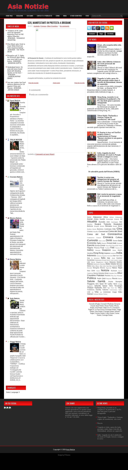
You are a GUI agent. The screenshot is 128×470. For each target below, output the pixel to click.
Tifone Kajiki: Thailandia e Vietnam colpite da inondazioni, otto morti (107, 117)
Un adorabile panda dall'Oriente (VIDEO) (104, 172)
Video (120, 292)
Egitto (99, 243)
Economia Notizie (111, 309)
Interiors (98, 255)
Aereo (89, 217)
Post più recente (33, 83)
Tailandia (97, 286)
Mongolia (96, 268)
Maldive (119, 262)
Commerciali (103, 231)
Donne (115, 240)
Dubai (120, 241)
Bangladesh (118, 224)
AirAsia (112, 217)
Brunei (94, 229)
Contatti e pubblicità (44, 16)
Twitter (120, 290)
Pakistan (100, 275)
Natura (114, 268)
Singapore (90, 284)
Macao (93, 262)
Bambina (89, 224)
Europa (97, 245)
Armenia (116, 219)
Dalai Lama (102, 240)
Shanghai (119, 281)
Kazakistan (91, 260)
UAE (88, 292)
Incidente (113, 253)
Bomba (115, 226)
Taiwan (104, 286)
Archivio (110, 34)
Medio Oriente (111, 264)
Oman (106, 273)
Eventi (102, 245)
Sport (102, 284)
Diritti (109, 240)
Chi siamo (30, 16)
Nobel (98, 270)
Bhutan (102, 226)
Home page (9, 16)
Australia (37, 26)
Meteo (89, 266)
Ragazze (109, 278)
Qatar (104, 278)
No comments (64, 26)
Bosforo (89, 229)
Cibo (114, 229)
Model (120, 266)
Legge (120, 260)
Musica (102, 268)
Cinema (89, 231)
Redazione (19, 16)
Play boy (113, 275)
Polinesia (119, 275)
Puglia (99, 278)
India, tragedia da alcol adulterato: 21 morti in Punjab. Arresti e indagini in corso (109, 155)
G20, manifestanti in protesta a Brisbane (49, 22)
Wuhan (101, 294)
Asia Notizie (98, 308)
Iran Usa (119, 255)
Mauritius (102, 264)
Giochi (120, 250)
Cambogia (108, 229)
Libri (88, 262)
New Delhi (91, 270)
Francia (117, 248)
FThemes (67, 455)
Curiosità (92, 240)
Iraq (88, 258)
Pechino (107, 275)
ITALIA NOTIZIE (16, 140)
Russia (114, 278)
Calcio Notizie (110, 313)
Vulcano (96, 294)
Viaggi (114, 292)
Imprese (107, 253)
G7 (121, 248)
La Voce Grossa (99, 309)
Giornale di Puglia (94, 304)
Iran (114, 256)
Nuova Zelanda (99, 273)
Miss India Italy (104, 266)
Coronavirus (115, 234)
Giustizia (90, 253)
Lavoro (116, 260)
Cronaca (43, 26)
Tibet (104, 288)
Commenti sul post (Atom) (44, 154)
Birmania (108, 226)
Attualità (92, 221)
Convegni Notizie (109, 311)
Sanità (101, 281)
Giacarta (97, 250)
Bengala (96, 226)
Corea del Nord (115, 231)
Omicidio (111, 273)
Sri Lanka (108, 284)
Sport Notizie (15, 101)
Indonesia (91, 255)
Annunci (92, 34)
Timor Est (114, 288)
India (64, 16)
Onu (115, 273)
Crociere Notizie (16, 177)
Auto (108, 222)
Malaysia (113, 262)
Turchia (98, 290)
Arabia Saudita (99, 219)
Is (91, 258)
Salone (120, 278)
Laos (111, 260)
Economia (91, 243)
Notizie (105, 270)
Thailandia (98, 288)
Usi (101, 292)
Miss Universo (113, 266)
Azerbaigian (114, 222)
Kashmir (119, 258)
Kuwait (104, 260)
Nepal (120, 268)
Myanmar (108, 268)
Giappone (106, 250)
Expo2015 (109, 245)
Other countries (76, 16)
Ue (92, 292)
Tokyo (120, 288)
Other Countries (52, 26)
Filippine (90, 248)
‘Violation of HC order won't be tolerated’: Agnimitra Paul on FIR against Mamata (15, 33)
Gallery (90, 250)
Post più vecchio (79, 83)
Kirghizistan (98, 260)
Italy (108, 258)
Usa (96, 292)
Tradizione (90, 290)
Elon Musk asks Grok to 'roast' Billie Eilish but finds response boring (16, 46)
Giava (114, 250)
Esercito (90, 245)
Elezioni (104, 243)
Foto (112, 248)
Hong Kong (98, 253)
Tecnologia (118, 286)
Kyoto (108, 260)
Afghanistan (97, 217)
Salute (91, 281)
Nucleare (114, 270)
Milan (93, 266)
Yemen (105, 294)
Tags (101, 34)
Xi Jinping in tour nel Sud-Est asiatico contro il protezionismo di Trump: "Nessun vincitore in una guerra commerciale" (109, 136)
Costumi (98, 237)
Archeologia (109, 219)
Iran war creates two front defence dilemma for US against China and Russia (16, 85)
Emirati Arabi (111, 243)
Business (100, 229)
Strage (120, 284)
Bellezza (90, 226)
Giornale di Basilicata (107, 304)
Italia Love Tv (108, 308)
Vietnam (90, 294)
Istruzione (97, 258)
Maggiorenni (99, 262)
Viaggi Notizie (15, 342)
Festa (120, 245)
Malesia (90, 264)
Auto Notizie (15, 298)
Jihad (113, 258)
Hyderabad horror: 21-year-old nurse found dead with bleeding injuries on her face (15, 70)
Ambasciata (118, 217)
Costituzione (90, 237)
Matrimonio (96, 264)
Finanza (97, 248)
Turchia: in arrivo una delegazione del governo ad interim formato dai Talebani (108, 179)
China (58, 16)
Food (87, 16)
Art (121, 219)
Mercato (119, 264)
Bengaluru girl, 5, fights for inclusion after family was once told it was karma (16, 58)
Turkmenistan (113, 290)
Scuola (110, 281)
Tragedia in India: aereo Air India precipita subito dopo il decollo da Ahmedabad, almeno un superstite (109, 81)
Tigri (108, 288)
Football (107, 248)
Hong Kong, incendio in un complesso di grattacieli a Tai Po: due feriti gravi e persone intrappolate (108, 100)
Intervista (109, 255)
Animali (89, 219)
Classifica (95, 231)
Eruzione (119, 243)
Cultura (119, 237)
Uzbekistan (107, 292)
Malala (106, 262)
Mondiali (89, 268)
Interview (104, 255)
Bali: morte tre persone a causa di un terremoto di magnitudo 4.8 (109, 196)
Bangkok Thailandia (103, 224)
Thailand (90, 288)
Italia (103, 258)
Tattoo (111, 286)
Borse (120, 226)
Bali (121, 222)
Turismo (105, 290)
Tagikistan (90, 286)
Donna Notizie (15, 259)
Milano (97, 266)
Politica (91, 278)
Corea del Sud (96, 234)
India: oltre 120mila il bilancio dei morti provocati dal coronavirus (108, 63)
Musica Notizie (15, 218)
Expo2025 (115, 245)
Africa (106, 217)
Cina (119, 228)
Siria (97, 284)
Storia (115, 284)
